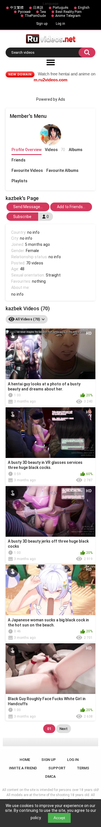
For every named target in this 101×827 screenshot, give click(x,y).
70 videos (34, 263)
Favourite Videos (27, 170)
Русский (24, 12)
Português (60, 8)
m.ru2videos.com (50, 79)
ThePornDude (35, 16)
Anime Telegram (68, 16)
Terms (83, 768)
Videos (55, 149)
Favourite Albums (62, 170)
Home (25, 760)
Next (63, 729)
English (83, 8)
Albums (75, 149)
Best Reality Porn (69, 12)
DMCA (50, 776)
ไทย (43, 12)
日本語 (38, 8)
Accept (59, 818)
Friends (19, 160)
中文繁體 (17, 8)
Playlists (19, 181)
